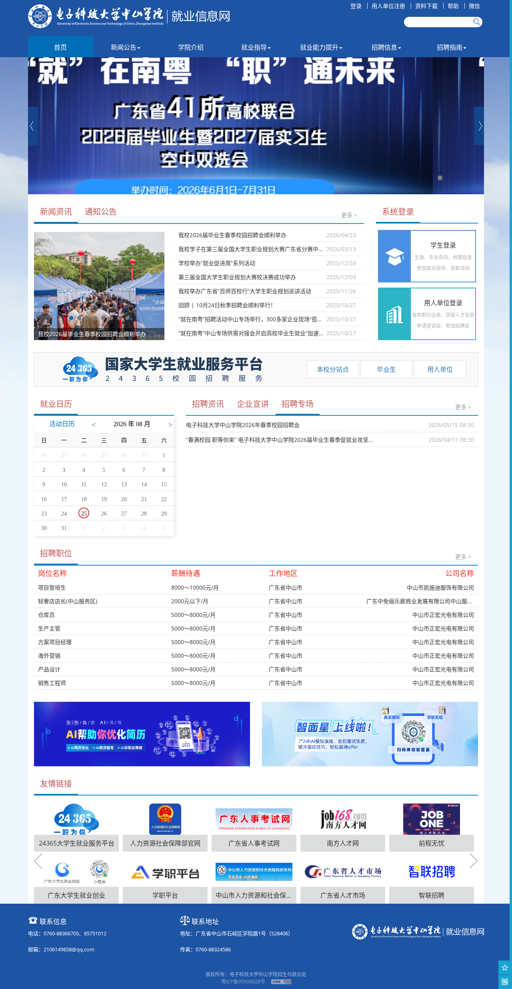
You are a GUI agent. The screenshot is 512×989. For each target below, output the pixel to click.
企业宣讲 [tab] (253, 404)
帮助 (453, 6)
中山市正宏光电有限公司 (443, 614)
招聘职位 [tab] (56, 553)
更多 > (349, 215)
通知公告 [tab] (101, 211)
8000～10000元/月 (195, 587)
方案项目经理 (55, 642)
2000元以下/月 (189, 601)
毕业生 (386, 369)
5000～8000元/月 (193, 614)
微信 (474, 6)
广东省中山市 (285, 587)
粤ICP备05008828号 (243, 981)
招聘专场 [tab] (298, 404)
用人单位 (440, 369)
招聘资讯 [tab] (208, 404)
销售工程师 (52, 683)
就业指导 (254, 47)
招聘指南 (449, 47)
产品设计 (49, 669)
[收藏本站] (505, 968)
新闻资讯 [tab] (56, 211)
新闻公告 (123, 47)
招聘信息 (384, 47)
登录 (356, 6)
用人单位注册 (388, 6)
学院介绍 (191, 47)
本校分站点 (333, 369)
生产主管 (49, 628)
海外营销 (49, 655)
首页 (60, 47)
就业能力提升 (319, 47)
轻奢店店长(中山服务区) (67, 601)
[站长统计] (281, 981)
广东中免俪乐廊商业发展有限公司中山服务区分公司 (430, 601)
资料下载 (426, 6)
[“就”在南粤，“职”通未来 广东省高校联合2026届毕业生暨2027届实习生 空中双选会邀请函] (256, 125)
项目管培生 (52, 587)
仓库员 (46, 614)
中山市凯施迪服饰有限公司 (440, 587)
